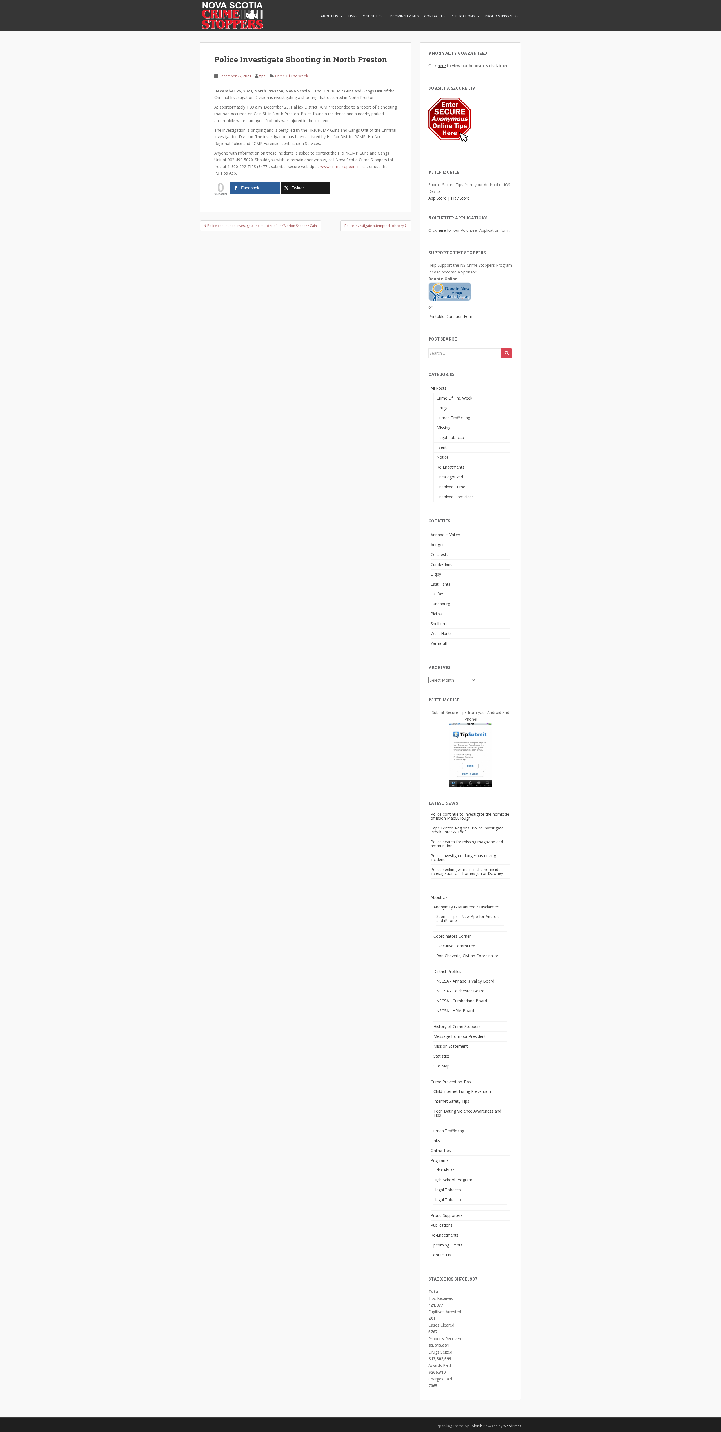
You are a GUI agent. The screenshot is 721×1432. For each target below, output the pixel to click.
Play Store (460, 198)
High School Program (452, 1179)
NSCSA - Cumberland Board (461, 1000)
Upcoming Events (403, 16)
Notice (443, 457)
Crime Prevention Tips (451, 1081)
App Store (437, 198)
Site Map (441, 1066)
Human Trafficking (453, 417)
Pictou (436, 613)
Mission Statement (450, 1046)
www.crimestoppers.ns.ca (343, 166)
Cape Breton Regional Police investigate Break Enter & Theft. (467, 830)
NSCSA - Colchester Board (460, 991)
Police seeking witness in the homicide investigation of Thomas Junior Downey (467, 871)
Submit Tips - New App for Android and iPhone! (468, 918)
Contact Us (434, 16)
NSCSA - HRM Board (455, 1010)
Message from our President (459, 1036)
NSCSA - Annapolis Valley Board (465, 981)
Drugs (442, 408)
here (442, 65)
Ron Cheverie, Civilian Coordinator (467, 955)
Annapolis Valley (445, 534)
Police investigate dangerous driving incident (463, 857)
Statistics (441, 1056)
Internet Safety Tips (451, 1101)
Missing (443, 427)
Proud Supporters (501, 16)
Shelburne (440, 623)
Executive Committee (455, 945)
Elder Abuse (444, 1170)
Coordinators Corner (452, 936)
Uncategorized (450, 477)
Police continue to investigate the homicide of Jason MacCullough (470, 816)
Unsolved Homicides (455, 496)
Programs (440, 1160)
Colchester (440, 554)
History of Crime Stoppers (457, 1026)
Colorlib (475, 1426)
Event (442, 447)
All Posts (438, 388)
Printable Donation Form (451, 316)
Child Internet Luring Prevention (462, 1091)
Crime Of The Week (291, 75)
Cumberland (442, 564)
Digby (436, 574)
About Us (329, 16)
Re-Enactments (450, 467)
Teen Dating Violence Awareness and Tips (467, 1113)
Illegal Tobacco (450, 437)
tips (262, 75)
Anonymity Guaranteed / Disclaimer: (466, 907)
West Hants (441, 633)
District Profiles (447, 971)
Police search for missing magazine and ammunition (467, 843)
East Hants (440, 584)
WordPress (512, 1426)
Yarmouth (440, 643)
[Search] (506, 353)
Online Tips (372, 16)
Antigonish (440, 544)
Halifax (437, 594)
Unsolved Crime (451, 486)
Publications (463, 16)
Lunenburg (440, 603)
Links (352, 16)
